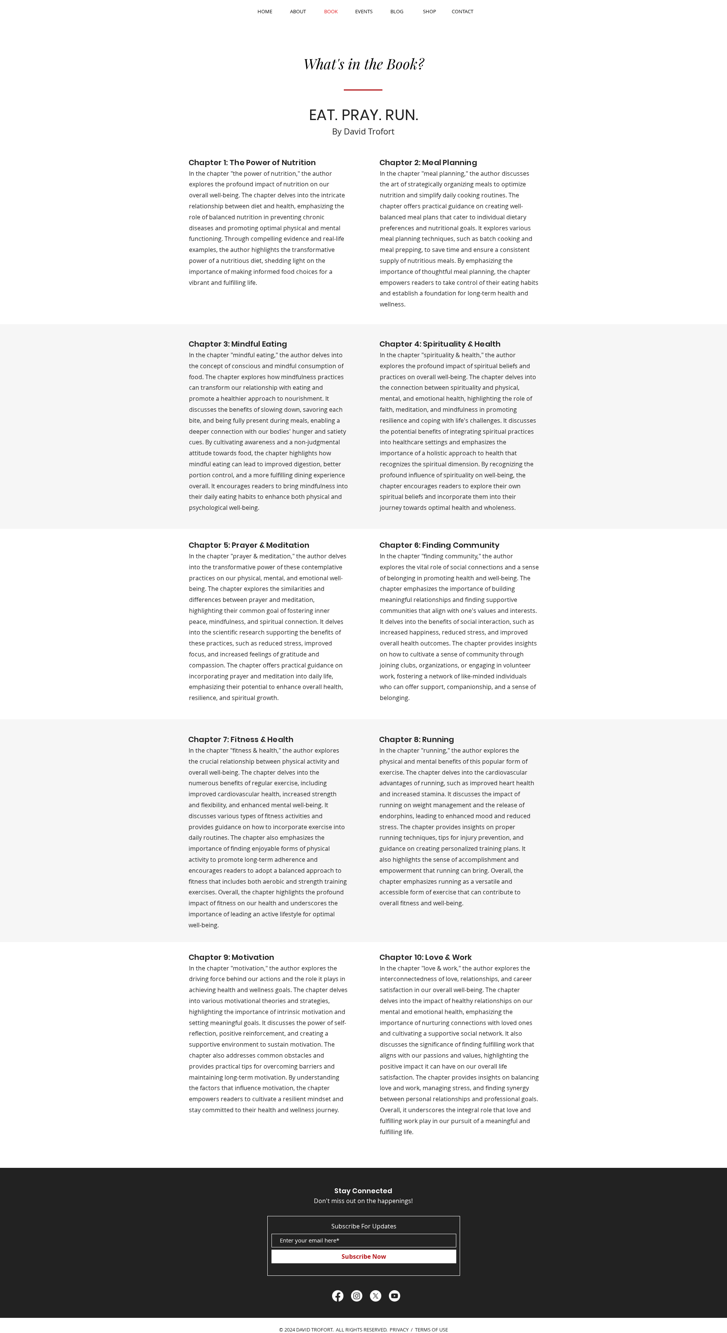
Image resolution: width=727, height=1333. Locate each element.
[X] (375, 1296)
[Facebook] (337, 1296)
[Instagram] (356, 1296)
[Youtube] (394, 1296)
